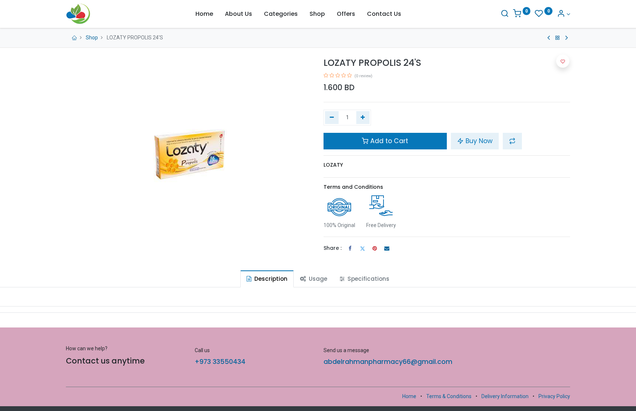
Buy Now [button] (478, 141)
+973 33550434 (220, 361)
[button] (512, 141)
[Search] (505, 14)
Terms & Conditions (448, 396)
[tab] (267, 278)
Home (409, 396)
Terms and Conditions (353, 187)
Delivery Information (505, 396)
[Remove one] (332, 117)
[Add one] (363, 117)
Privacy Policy (554, 396)
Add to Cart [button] (388, 141)
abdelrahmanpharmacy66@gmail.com (388, 361)
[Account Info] (563, 14)
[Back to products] (557, 38)
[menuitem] (204, 14)
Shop (92, 37)
